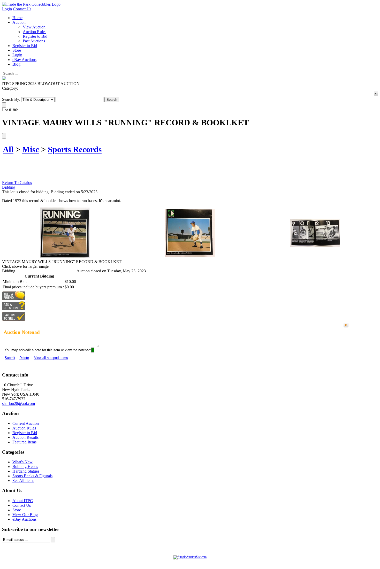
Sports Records (75, 149)
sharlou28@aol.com (18, 403)
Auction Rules (34, 31)
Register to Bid (35, 36)
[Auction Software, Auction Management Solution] (190, 557)
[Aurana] (31, 4)
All (8, 149)
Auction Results (25, 437)
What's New (22, 462)
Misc (30, 149)
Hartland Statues (25, 471)
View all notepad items (51, 358)
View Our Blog (25, 514)
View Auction (34, 27)
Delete (24, 358)
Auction (19, 22)
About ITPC (22, 500)
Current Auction (25, 423)
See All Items (23, 480)
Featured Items (24, 442)
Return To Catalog (17, 182)
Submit (10, 358)
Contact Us (22, 9)
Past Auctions (34, 41)
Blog (16, 64)
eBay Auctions (24, 59)
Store (16, 50)
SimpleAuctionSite (200, 562)
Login (7, 9)
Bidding (8, 187)
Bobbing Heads (25, 466)
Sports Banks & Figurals (32, 476)
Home (17, 18)
